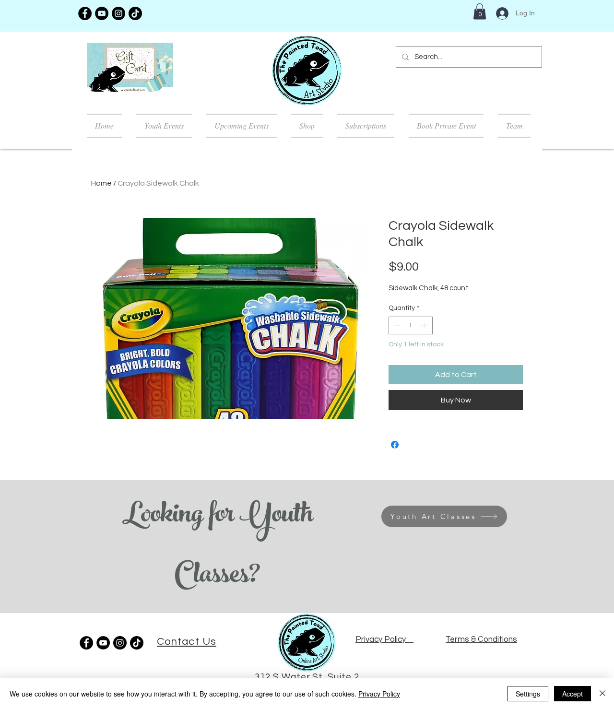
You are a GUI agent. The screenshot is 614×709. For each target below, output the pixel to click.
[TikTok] (135, 13)
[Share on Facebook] (395, 444)
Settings (528, 693)
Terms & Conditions (481, 639)
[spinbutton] (410, 325)
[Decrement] (396, 325)
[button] (479, 11)
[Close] (602, 693)
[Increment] (425, 325)
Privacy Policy (379, 693)
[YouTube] (101, 13)
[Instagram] (118, 13)
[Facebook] (85, 13)
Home (101, 183)
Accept (572, 693)
